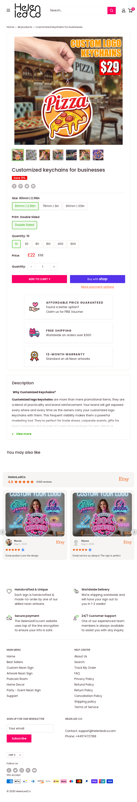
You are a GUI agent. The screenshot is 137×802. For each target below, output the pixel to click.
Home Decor (16, 685)
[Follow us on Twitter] (15, 770)
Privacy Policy (84, 679)
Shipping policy (85, 702)
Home (10, 27)
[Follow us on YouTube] (34, 770)
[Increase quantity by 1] (53, 266)
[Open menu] (8, 10)
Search (79, 662)
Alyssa (85, 540)
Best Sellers (15, 662)
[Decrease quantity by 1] (31, 266)
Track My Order (85, 668)
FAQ (77, 673)
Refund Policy (84, 685)
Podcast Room (17, 679)
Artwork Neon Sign (20, 673)
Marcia (18, 540)
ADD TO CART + (39, 279)
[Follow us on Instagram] (21, 770)
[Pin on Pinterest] (20, 186)
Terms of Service (86, 707)
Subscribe (19, 738)
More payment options (97, 287)
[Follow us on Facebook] (9, 770)
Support (12, 696)
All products (25, 27)
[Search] (111, 10)
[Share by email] (33, 186)
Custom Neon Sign (20, 668)
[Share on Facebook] (14, 186)
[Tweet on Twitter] (27, 186)
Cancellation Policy (88, 696)
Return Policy (83, 690)
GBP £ (12, 755)
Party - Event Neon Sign (24, 690)
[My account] (123, 10)
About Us (80, 656)
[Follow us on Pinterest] (28, 770)
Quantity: (19, 267)
